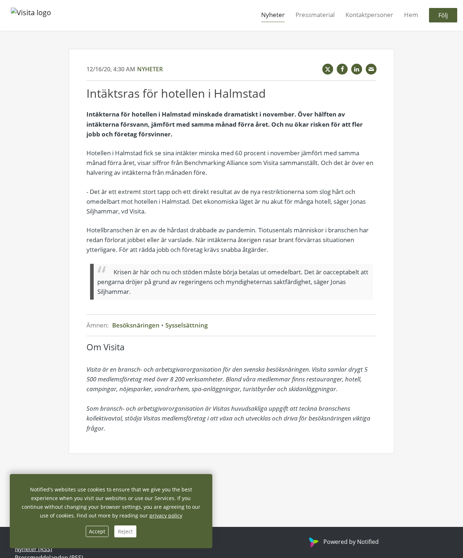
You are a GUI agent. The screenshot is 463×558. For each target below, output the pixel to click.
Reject (125, 531)
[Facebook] (342, 69)
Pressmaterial (315, 15)
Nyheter (273, 15)
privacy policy (165, 515)
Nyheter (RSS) (33, 549)
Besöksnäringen (136, 325)
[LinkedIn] (356, 69)
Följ (443, 16)
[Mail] (371, 69)
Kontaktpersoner (369, 15)
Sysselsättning (186, 325)
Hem (411, 15)
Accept (97, 531)
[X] (327, 69)
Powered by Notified (351, 542)
